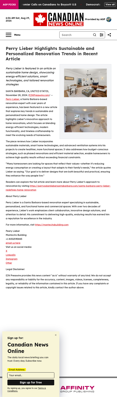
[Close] (55, 335)
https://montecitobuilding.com (51, 224)
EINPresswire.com (39, 95)
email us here (13, 243)
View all (110, 4)
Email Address (17, 369)
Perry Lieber (12, 99)
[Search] (94, 35)
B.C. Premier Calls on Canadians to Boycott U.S (45, 4)
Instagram (11, 258)
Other (9, 262)
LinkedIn (11, 254)
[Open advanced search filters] (101, 35)
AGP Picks (9, 4)
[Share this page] (109, 35)
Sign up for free (31, 382)
